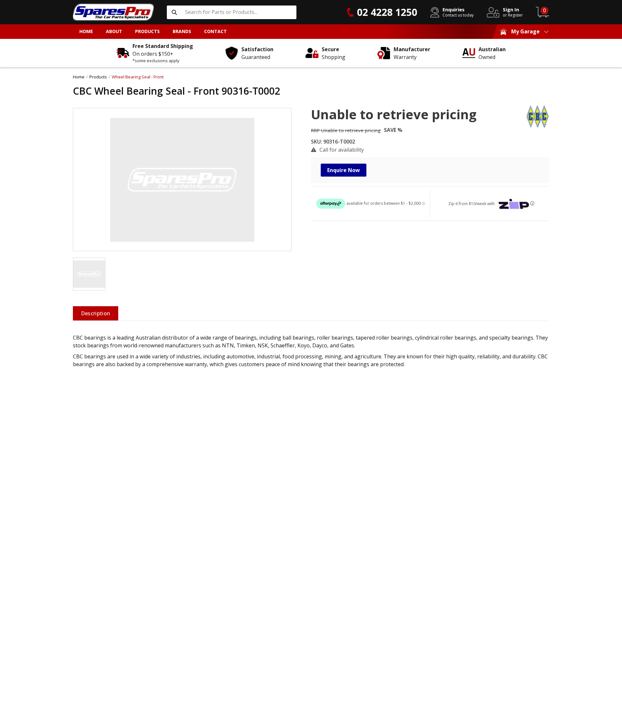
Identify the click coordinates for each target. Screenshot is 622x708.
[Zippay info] (532, 203)
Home (79, 77)
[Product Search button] (174, 12)
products (98, 77)
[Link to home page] (113, 12)
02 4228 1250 (387, 12)
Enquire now (343, 170)
